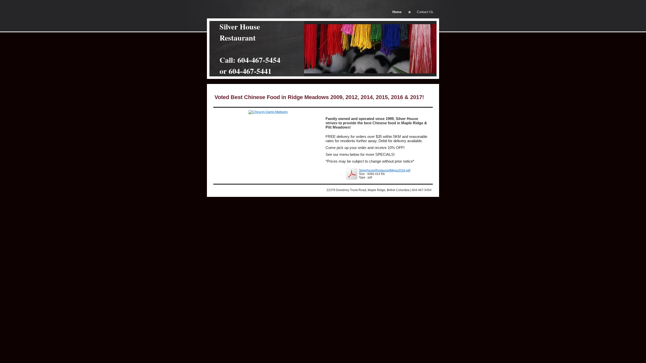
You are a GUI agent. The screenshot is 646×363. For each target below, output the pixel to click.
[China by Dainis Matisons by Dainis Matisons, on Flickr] (268, 112)
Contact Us (425, 12)
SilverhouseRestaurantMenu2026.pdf (384, 170)
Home (396, 12)
